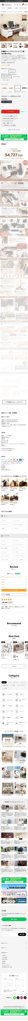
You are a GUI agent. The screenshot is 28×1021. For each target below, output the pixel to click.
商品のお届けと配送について (10, 118)
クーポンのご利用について (10, 116)
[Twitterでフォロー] (18, 997)
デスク (15, 11)
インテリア (10, 11)
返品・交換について (8, 123)
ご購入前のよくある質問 (9, 125)
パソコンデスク (4, 524)
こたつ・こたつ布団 (19, 559)
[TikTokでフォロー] (25, 997)
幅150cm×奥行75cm (17, 76)
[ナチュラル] (11, 88)
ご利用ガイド (4, 955)
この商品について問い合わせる (13, 129)
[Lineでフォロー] (14, 997)
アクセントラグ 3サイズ (6, 652)
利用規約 (3, 963)
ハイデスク (4, 520)
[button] (4, 65)
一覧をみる (14, 666)
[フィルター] (3, 594)
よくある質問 (4, 957)
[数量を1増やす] (10, 106)
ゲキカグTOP (3, 11)
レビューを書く (14, 590)
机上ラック (17, 528)
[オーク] (5, 88)
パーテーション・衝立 (19, 555)
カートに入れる (10, 111)
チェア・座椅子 (4, 548)
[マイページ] (19, 4)
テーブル (17, 540)
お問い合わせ (4, 959)
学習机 (3, 528)
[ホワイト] (18, 88)
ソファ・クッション (19, 544)
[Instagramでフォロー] (21, 997)
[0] (22, 5)
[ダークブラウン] (24, 88)
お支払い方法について (5, 469)
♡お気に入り (23, 111)
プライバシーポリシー (6, 965)
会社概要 (3, 961)
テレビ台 (3, 540)
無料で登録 (22, 934)
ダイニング (4, 544)
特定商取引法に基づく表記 (7, 966)
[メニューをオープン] (26, 4)
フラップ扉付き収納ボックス (18, 653)
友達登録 (15, 919)
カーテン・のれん (5, 559)
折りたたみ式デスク (19, 524)
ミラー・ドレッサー (5, 555)
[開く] (14, 5)
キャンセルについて (8, 120)
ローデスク (20, 11)
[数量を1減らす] (2, 106)
